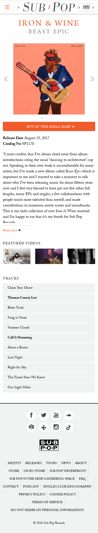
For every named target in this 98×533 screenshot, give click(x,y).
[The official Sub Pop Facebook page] (31, 415)
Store (14, 471)
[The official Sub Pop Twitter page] (44, 415)
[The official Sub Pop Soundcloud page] (68, 415)
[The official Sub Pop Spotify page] (31, 427)
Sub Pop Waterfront (67, 471)
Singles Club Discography (67, 487)
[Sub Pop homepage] (54, 7)
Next (92, 79)
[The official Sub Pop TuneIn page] (44, 427)
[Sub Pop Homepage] (49, 445)
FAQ (82, 479)
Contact (11, 487)
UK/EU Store (34, 471)
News (66, 463)
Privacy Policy (32, 494)
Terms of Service (47, 502)
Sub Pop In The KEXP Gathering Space (42, 479)
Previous (6, 79)
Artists (14, 463)
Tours (51, 463)
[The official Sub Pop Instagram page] (56, 427)
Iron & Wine (49, 23)
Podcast (31, 487)
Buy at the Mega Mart (49, 126)
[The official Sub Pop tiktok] (68, 427)
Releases (33, 463)
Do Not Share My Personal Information (47, 510)
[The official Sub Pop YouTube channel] (56, 415)
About (81, 463)
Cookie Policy (63, 494)
